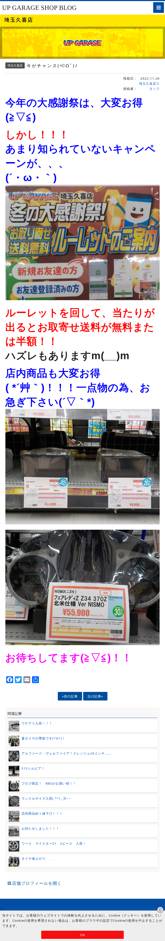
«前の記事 (70, 696)
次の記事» (95, 696)
